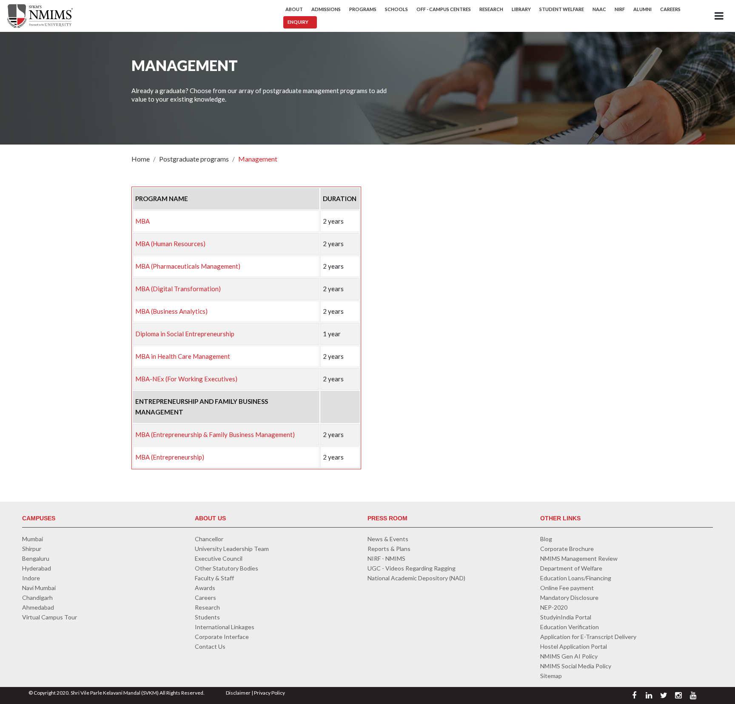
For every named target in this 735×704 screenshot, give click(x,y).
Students (207, 617)
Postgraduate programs (194, 159)
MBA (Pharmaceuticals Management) (187, 266)
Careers (670, 9)
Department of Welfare (571, 568)
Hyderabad (36, 568)
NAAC (599, 9)
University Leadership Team (232, 548)
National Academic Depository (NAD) (416, 578)
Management (257, 159)
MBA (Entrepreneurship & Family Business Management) (215, 434)
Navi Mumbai (39, 587)
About (294, 9)
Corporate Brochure (567, 548)
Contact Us (210, 646)
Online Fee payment (567, 587)
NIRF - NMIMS (386, 558)
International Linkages (224, 626)
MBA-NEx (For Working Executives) (186, 379)
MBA (142, 221)
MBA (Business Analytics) (171, 311)
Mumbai (32, 538)
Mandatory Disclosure (569, 597)
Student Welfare (561, 9)
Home (140, 159)
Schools (396, 9)
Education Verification (569, 626)
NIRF (620, 9)
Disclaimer (238, 693)
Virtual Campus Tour (49, 617)
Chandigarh (37, 597)
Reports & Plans (389, 548)
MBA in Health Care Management (182, 356)
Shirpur (31, 548)
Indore (31, 578)
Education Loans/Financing (575, 578)
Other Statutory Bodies (226, 568)
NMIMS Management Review (579, 558)
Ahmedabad (38, 607)
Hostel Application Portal (573, 646)
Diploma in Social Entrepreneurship (184, 334)
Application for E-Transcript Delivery (588, 636)
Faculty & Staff (214, 578)
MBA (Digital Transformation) (178, 288)
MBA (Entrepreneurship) (169, 457)
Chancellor (209, 538)
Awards (205, 587)
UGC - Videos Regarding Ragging (412, 568)
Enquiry (298, 22)
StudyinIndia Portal (565, 617)
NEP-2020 (553, 607)
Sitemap (551, 675)
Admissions (326, 9)
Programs (362, 9)
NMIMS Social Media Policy (575, 666)
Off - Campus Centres (443, 9)
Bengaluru (35, 558)
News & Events (388, 538)
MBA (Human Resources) (170, 243)
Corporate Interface (222, 636)
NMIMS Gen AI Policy (569, 656)
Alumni (642, 9)
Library (521, 9)
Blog (546, 538)
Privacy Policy (269, 693)
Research (491, 9)
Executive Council (218, 558)
